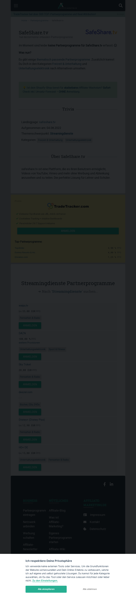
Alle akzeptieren (46, 589)
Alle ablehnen (90, 589)
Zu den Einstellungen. (45, 580)
